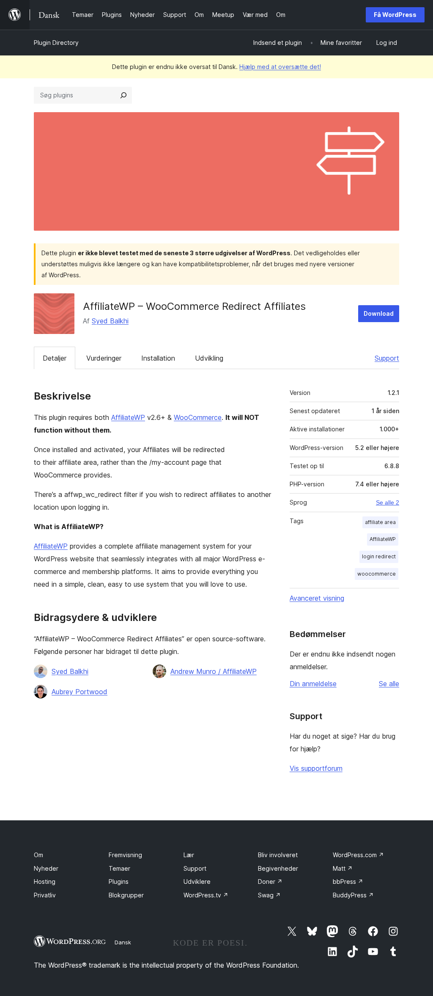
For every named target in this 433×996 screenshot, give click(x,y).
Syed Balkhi (110, 321)
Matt (343, 868)
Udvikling (209, 358)
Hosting (44, 881)
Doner (270, 881)
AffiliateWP (128, 417)
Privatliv (45, 895)
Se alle (389, 683)
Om (38, 854)
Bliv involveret (278, 854)
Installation (158, 358)
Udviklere (197, 881)
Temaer (119, 868)
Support (387, 358)
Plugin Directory (56, 42)
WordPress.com (358, 854)
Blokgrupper (126, 895)
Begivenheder (278, 868)
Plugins (119, 881)
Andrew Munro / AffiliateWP (213, 671)
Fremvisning (125, 854)
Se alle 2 (387, 502)
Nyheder (46, 868)
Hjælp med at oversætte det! (280, 66)
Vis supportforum (316, 768)
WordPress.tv (206, 895)
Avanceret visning (317, 598)
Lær (189, 854)
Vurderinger (103, 358)
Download (379, 313)
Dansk (123, 942)
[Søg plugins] (123, 95)
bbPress (348, 881)
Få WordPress (395, 14)
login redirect (379, 556)
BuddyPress (353, 895)
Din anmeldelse (313, 683)
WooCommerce (198, 417)
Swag (269, 895)
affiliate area (380, 522)
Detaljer (54, 358)
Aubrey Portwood (79, 691)
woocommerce (376, 574)
